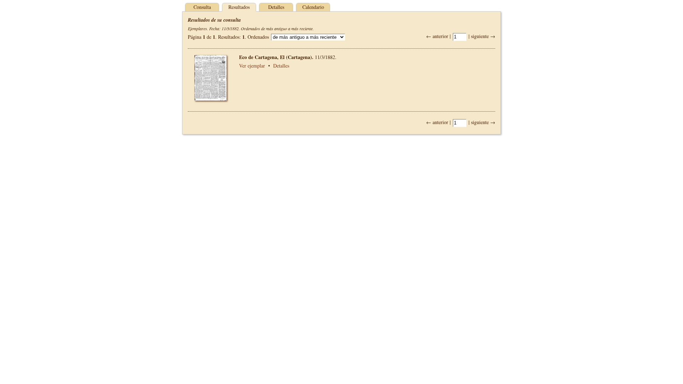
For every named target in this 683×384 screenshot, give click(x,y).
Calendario (313, 7)
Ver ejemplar (252, 65)
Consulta (202, 7)
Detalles (276, 7)
